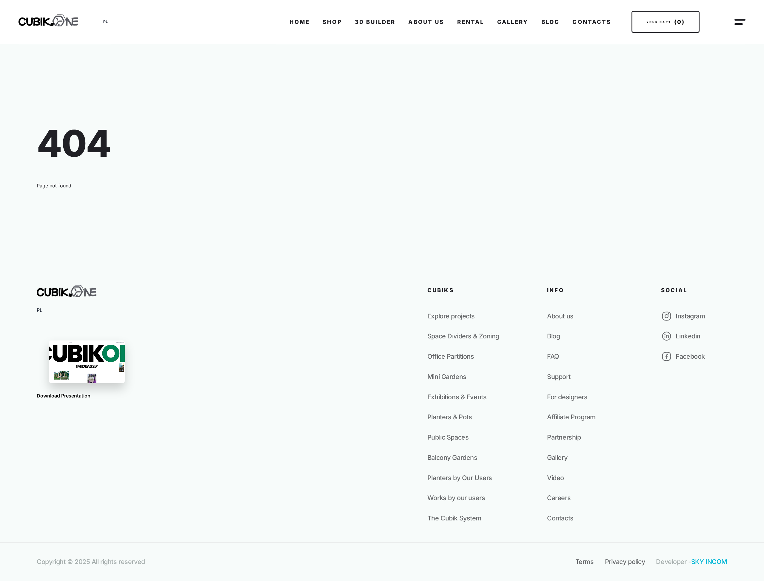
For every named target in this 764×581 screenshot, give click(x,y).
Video (555, 478)
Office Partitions (450, 356)
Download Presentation (63, 396)
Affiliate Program (571, 417)
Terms (584, 561)
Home (299, 22)
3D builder (375, 22)
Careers (559, 498)
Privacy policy (625, 561)
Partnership (564, 437)
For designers (567, 397)
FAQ (553, 356)
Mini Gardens (446, 376)
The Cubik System (454, 518)
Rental (470, 22)
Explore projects (451, 316)
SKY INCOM (709, 561)
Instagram (690, 316)
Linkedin (688, 336)
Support (558, 376)
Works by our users (456, 498)
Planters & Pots (449, 417)
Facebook (690, 356)
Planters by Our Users (459, 478)
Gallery (513, 22)
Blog (550, 22)
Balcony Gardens (452, 457)
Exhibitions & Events (456, 397)
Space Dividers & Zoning (463, 336)
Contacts (591, 22)
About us (426, 22)
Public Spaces (448, 437)
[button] (105, 22)
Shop (332, 22)
